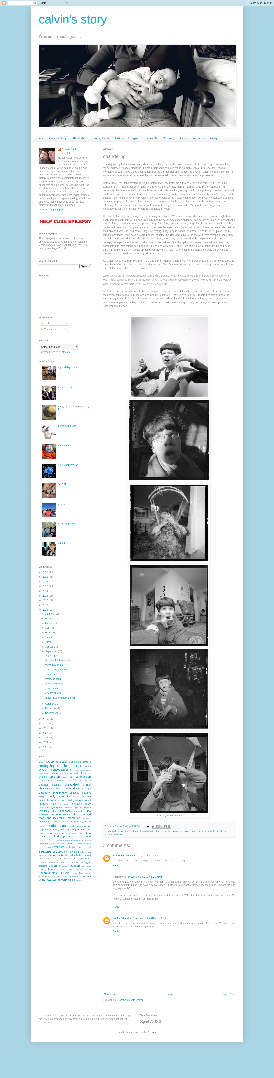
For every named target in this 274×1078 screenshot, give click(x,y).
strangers (53, 862)
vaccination (77, 873)
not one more (65, 387)
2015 (45, 595)
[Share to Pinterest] (169, 827)
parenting (184, 831)
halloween (64, 445)
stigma (42, 862)
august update (52, 655)
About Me (78, 138)
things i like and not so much (60, 697)
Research (151, 138)
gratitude (78, 800)
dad (80, 780)
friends (42, 800)
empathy (44, 792)
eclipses (62, 504)
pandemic (59, 833)
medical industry (71, 814)
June (48, 637)
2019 (45, 719)
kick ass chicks (53, 693)
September (51, 651)
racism (69, 843)
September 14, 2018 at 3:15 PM (143, 855)
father (61, 796)
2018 (45, 609)
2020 (45, 723)
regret (42, 847)
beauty (42, 769)
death (88, 780)
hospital (44, 807)
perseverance (196, 831)
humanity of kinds (54, 683)
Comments (49, 329)
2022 (45, 733)
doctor (68, 788)
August (49, 646)
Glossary (168, 138)
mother (42, 826)
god (70, 800)
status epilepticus (80, 858)
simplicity (76, 855)
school (87, 847)
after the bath (65, 543)
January (50, 613)
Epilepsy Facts (100, 138)
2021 (45, 728)
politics (88, 840)
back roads (83, 766)
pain (49, 833)
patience (43, 836)
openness (65, 829)
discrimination (46, 788)
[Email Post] (147, 826)
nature (87, 826)
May (47, 632)
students (43, 866)
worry (64, 879)
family (51, 796)
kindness (65, 810)
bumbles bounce (67, 426)
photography (77, 840)
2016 (45, 600)
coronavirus (45, 780)
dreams (78, 788)
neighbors (43, 829)
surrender (86, 866)
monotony (78, 821)
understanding (48, 872)
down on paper (66, 523)
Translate (65, 352)
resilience (221, 831)
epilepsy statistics (80, 792)
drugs (88, 788)
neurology (54, 829)
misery (56, 821)
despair (43, 784)
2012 (45, 581)
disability (56, 784)
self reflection (71, 851)
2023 (45, 737)
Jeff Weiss (119, 855)
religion (49, 847)
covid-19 (71, 780)
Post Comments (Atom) (130, 1000)
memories (74, 817)
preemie (43, 843)
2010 (45, 572)
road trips (70, 847)
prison (52, 844)
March (49, 623)
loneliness (43, 814)
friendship (53, 800)
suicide (65, 866)
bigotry (54, 773)
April (48, 627)
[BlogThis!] (158, 827)
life (89, 810)
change (43, 776)
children (134, 831)
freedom (86, 796)
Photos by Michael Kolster (169, 815)
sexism (42, 855)
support (75, 865)
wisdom (86, 876)
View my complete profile (52, 209)
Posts (46, 323)
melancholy (59, 818)
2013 (45, 586)
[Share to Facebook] (165, 827)
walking (56, 876)
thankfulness (47, 869)
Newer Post (110, 994)
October (49, 703)
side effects (58, 855)
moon (88, 821)
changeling (51, 674)
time (70, 869)
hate (53, 803)
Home (39, 138)
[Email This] (154, 827)
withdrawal (45, 879)
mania (175, 831)
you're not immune (68, 465)
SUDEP (62, 484)
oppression (78, 829)
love (58, 814)
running (79, 847)
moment (67, 821)
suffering (118, 834)
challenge (85, 773)
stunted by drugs (54, 665)
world (56, 879)
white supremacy (71, 876)
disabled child (146, 831)
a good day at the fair (56, 669)
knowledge (79, 811)
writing (72, 879)
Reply (116, 865)
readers (78, 844)
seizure (45, 851)
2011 (45, 576)
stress (75, 862)
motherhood (57, 826)
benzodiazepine (61, 769)
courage (59, 780)
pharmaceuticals (62, 840)
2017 (45, 605)
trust (88, 869)
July (47, 642)
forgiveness (73, 796)
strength (65, 862)
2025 (45, 747)
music (72, 826)
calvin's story (73, 19)
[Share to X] (161, 827)
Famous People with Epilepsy (198, 138)
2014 (45, 590)
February (50, 618)
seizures (109, 834)
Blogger (151, 1032)
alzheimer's (75, 761)
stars (65, 858)
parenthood (71, 833)
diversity (59, 788)
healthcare (63, 804)
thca (62, 869)
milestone (86, 818)
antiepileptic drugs (121, 831)
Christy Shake (70, 149)
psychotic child (53, 679)
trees (79, 869)
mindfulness (45, 821)
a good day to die (67, 367)
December (51, 713)
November (51, 708)
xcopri (79, 880)
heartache (76, 803)
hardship (167, 831)
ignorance (56, 807)
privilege (60, 844)
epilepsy (158, 831)
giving (64, 800)
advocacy (61, 761)
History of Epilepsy (127, 138)
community (68, 777)
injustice (69, 807)
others (42, 833)
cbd (76, 773)
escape (42, 796)
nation (79, 826)
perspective (210, 831)
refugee (87, 843)
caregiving (66, 773)
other (88, 829)
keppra (87, 807)
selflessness (85, 852)
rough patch (51, 688)
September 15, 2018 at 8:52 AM (149, 918)
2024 (45, 742)
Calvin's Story (57, 138)
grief (88, 800)
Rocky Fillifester (122, 918)
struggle (86, 862)
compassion (83, 776)
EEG (41, 761)
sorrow (57, 858)
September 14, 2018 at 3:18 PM (145, 876)
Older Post (228, 994)
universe (64, 873)
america (87, 762)
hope (87, 803)
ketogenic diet (47, 811)
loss (51, 814)
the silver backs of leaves (58, 660)
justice (78, 807)
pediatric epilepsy (60, 836)
